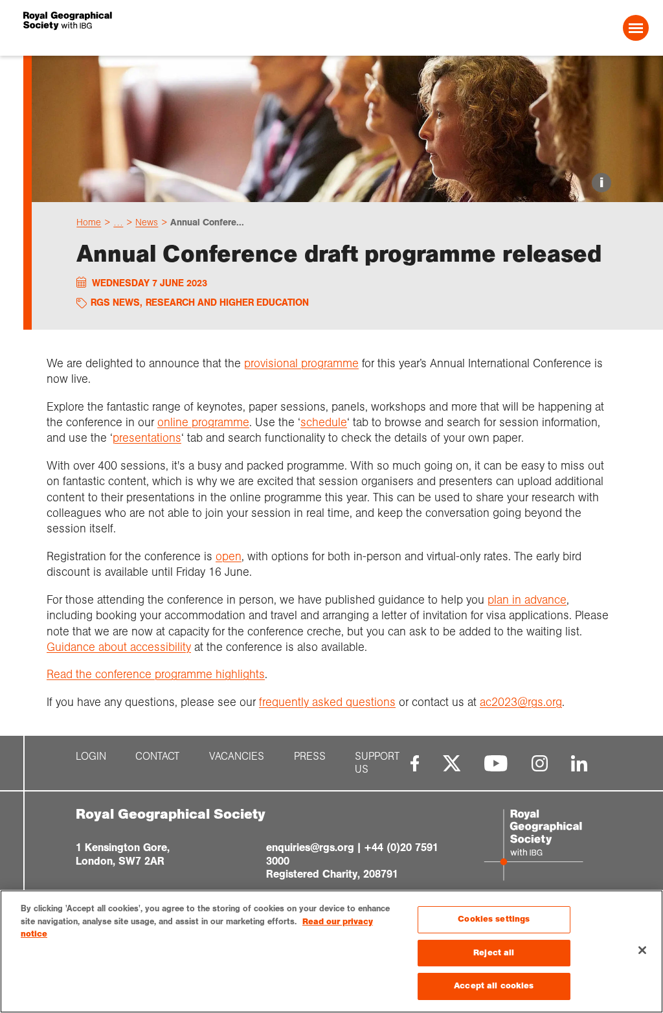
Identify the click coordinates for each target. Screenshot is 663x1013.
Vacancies (236, 756)
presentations (147, 438)
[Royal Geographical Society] (149, 28)
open (229, 556)
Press (310, 756)
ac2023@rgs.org (521, 702)
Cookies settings (494, 919)
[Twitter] (452, 763)
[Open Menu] (636, 28)
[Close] (642, 950)
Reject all (493, 953)
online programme (203, 422)
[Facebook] (414, 763)
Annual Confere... (207, 222)
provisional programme (301, 363)
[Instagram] (540, 763)
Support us (377, 763)
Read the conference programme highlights (156, 674)
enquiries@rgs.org (310, 847)
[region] (331, 951)
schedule (323, 422)
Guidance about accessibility (119, 647)
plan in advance (527, 600)
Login (91, 756)
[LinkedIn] (579, 763)
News (146, 222)
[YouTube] (496, 763)
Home (88, 222)
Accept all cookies (494, 986)
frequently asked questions (327, 702)
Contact (157, 756)
